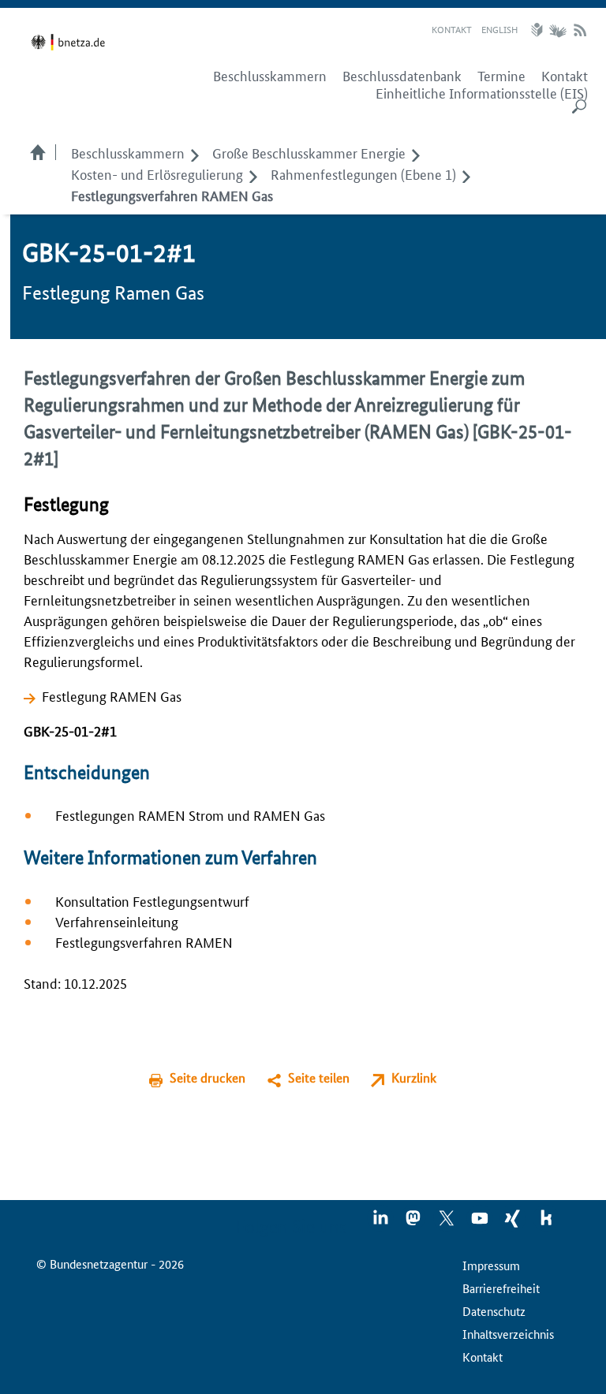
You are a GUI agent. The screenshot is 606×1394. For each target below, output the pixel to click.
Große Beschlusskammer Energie (309, 152)
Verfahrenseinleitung (116, 920)
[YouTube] (480, 1223)
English (499, 28)
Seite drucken (207, 1077)
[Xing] (513, 1223)
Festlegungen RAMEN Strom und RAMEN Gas (190, 814)
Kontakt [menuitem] (564, 75)
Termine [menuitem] (501, 75)
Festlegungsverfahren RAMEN (144, 941)
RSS (580, 30)
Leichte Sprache (539, 30)
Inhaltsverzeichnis (508, 1333)
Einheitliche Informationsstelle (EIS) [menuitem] (482, 93)
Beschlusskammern (128, 152)
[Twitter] (447, 1223)
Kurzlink (413, 1077)
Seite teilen (319, 1077)
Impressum (491, 1265)
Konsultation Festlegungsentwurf (152, 900)
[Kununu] (546, 1223)
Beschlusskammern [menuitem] (270, 75)
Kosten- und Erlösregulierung (157, 173)
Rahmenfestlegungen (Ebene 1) (363, 173)
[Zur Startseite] (70, 42)
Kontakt (452, 28)
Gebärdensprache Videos (557, 30)
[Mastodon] (414, 1223)
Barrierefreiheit (501, 1288)
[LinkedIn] (381, 1223)
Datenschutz (494, 1311)
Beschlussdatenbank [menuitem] (402, 75)
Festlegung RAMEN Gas (111, 695)
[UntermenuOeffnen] (194, 152)
